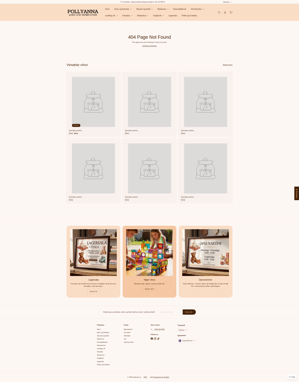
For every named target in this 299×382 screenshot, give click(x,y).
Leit (125, 339)
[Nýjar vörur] (149, 252)
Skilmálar (127, 336)
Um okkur (127, 332)
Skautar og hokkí (143, 9)
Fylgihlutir (157, 16)
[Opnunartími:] (205, 252)
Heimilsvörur (196, 9)
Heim (107, 9)
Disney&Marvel (179, 9)
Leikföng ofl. (110, 16)
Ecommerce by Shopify (161, 377)
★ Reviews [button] (297, 193)
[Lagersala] (93, 252)
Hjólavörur (162, 9)
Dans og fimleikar (122, 9)
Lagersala (173, 16)
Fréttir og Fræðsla (189, 16)
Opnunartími (128, 329)
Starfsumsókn (129, 342)
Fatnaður (126, 16)
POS (145, 377)
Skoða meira (227, 65)
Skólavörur (142, 16)
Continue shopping (149, 46)
